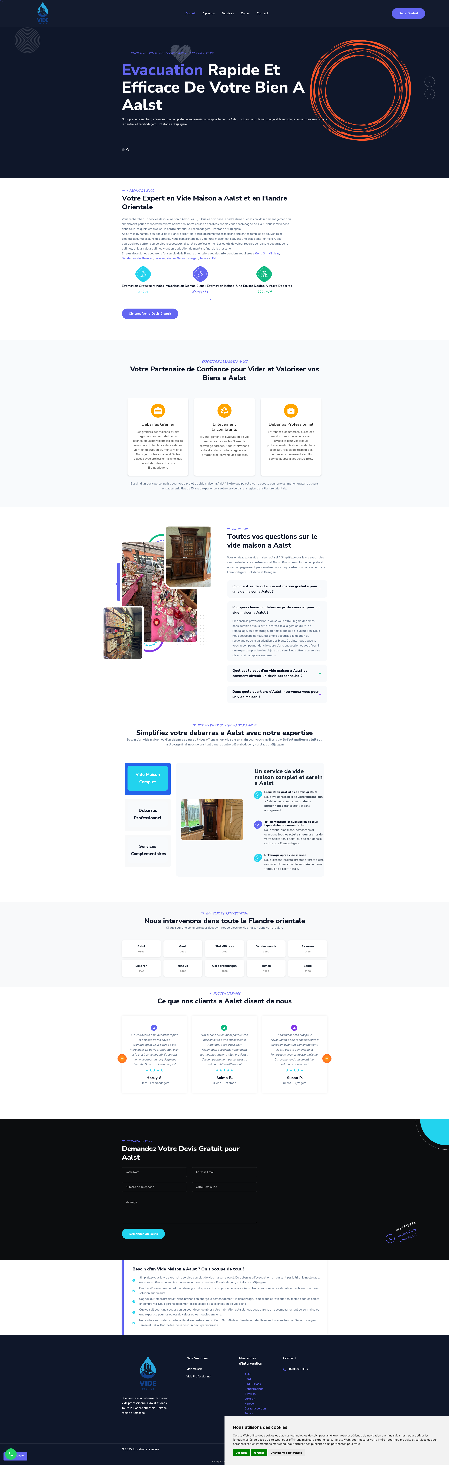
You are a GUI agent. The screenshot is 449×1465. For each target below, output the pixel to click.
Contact (262, 13)
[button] (123, 149)
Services (228, 13)
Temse (204, 258)
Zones (245, 13)
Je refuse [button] (258, 1452)
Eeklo (215, 258)
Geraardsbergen (187, 258)
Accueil (190, 13)
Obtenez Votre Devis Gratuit (150, 314)
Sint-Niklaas (271, 253)
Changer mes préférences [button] (286, 1452)
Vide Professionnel (198, 1376)
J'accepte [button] (241, 1452)
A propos (208, 13)
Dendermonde (131, 258)
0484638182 (405, 1226)
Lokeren (160, 258)
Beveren (147, 258)
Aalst (141, 949)
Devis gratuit (408, 13)
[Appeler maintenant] (11, 1454)
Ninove (171, 258)
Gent (258, 253)
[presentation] (429, 82)
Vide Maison (194, 1369)
